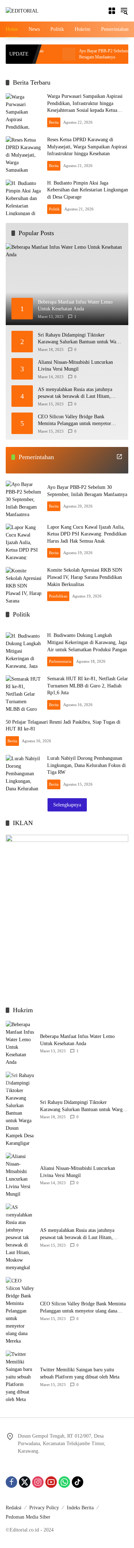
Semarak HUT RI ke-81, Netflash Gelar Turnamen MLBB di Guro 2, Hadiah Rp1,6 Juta (87, 685)
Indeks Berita (80, 1507)
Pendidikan (58, 596)
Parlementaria (60, 661)
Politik (54, 209)
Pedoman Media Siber (28, 1517)
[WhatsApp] (64, 1482)
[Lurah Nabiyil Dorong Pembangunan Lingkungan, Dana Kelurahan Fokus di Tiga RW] (23, 773)
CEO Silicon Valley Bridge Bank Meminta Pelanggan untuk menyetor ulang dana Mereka (74, 420)
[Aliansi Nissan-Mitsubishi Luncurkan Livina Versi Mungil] (20, 1175)
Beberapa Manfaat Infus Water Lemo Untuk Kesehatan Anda (77, 1040)
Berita (54, 122)
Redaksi (13, 1507)
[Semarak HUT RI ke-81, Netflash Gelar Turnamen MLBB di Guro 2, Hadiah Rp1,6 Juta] (23, 693)
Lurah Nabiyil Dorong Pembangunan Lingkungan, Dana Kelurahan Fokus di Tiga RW (86, 765)
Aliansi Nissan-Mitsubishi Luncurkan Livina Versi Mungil (75, 365)
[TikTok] (77, 1482)
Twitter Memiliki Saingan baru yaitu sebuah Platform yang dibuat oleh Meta (79, 1373)
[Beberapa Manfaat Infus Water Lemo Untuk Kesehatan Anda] (20, 1043)
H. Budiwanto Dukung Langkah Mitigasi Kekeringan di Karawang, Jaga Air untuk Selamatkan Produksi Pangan (87, 642)
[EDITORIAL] (22, 10)
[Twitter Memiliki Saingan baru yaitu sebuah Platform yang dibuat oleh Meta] (20, 1377)
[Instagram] (38, 1482)
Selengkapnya (67, 805)
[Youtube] (51, 1482)
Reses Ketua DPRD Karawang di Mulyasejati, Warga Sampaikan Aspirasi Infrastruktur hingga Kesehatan (87, 146)
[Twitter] (24, 1482)
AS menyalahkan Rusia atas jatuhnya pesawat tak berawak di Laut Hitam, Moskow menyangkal (75, 393)
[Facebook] (11, 1482)
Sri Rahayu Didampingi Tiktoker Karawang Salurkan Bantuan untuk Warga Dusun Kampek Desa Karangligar (80, 339)
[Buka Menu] (112, 10)
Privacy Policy (44, 1507)
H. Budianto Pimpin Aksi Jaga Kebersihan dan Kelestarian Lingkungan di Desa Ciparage (87, 190)
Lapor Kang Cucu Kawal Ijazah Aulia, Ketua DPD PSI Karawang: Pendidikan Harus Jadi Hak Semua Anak (86, 534)
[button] (124, 10)
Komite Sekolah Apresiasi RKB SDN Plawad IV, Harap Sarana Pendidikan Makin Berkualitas (84, 577)
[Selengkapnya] (119, 456)
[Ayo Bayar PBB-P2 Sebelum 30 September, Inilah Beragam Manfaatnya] (52, 54)
